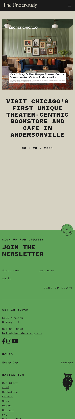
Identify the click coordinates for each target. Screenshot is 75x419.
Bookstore (10, 392)
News (5, 401)
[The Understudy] (18, 5)
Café (5, 387)
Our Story (10, 383)
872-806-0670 (12, 329)
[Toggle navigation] (69, 5)
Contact (8, 410)
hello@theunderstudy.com (22, 333)
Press (6, 405)
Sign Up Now (56, 288)
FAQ (4, 414)
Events (7, 396)
